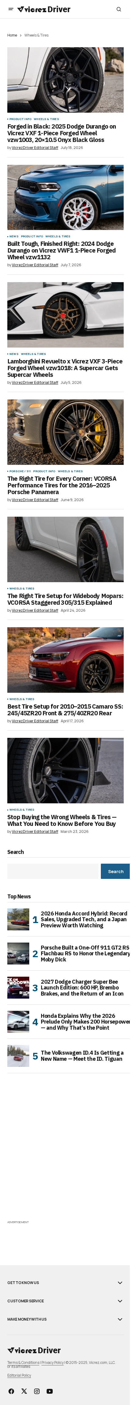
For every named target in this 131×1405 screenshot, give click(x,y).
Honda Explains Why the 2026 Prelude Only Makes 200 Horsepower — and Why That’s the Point (86, 1022)
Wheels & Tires (46, 119)
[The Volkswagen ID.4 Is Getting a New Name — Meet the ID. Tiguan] (18, 1056)
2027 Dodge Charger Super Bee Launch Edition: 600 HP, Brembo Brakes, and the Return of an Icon (82, 987)
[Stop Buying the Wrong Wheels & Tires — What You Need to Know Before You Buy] (65, 770)
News (14, 236)
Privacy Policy (52, 1362)
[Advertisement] (65, 1153)
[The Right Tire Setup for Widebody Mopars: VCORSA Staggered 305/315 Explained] (65, 549)
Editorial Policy (19, 1375)
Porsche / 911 (20, 471)
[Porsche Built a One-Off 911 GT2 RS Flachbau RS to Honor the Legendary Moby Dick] (18, 953)
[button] (11, 9)
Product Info (20, 119)
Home (12, 35)
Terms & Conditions (23, 1362)
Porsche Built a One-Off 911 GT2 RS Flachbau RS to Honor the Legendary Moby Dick (86, 953)
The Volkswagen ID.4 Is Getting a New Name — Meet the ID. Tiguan (82, 1055)
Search (15, 852)
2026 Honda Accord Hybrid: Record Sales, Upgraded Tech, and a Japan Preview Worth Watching (84, 919)
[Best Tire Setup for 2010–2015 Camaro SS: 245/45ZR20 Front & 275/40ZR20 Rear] (65, 660)
